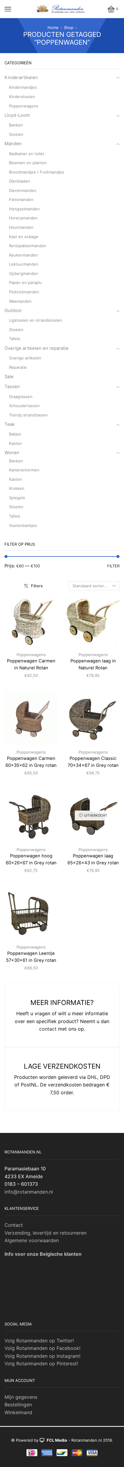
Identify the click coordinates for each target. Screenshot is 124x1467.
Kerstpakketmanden (27, 245)
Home (53, 27)
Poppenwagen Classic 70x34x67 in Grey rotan (93, 762)
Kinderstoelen (22, 96)
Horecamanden (23, 217)
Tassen (12, 386)
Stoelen (16, 134)
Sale (9, 376)
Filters (37, 585)
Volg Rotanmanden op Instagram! (42, 1356)
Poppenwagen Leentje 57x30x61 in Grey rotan (31, 957)
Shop (68, 27)
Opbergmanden (23, 273)
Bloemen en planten (28, 162)
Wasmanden (20, 301)
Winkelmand (18, 1412)
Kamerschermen (24, 469)
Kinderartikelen (21, 77)
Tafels (14, 338)
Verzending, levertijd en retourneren (45, 1233)
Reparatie (18, 367)
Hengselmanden (24, 208)
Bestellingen (18, 1405)
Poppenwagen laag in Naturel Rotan (93, 664)
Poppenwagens (31, 654)
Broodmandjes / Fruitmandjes (36, 172)
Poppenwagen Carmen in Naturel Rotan (31, 664)
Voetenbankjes (23, 525)
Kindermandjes (23, 87)
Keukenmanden (23, 255)
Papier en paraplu (25, 282)
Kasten (15, 443)
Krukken (16, 488)
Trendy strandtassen (28, 415)
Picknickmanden (24, 291)
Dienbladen (19, 181)
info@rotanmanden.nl (29, 1192)
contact (48, 1029)
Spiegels (17, 497)
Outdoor (13, 310)
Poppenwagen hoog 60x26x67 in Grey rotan (31, 859)
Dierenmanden (22, 190)
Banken (16, 125)
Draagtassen (21, 396)
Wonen (12, 452)
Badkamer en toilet (26, 153)
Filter (113, 565)
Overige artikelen (25, 358)
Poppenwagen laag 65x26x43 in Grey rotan (93, 859)
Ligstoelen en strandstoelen (35, 320)
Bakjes (15, 434)
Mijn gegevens (21, 1397)
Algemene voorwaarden (32, 1240)
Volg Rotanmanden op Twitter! (39, 1341)
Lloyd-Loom (17, 115)
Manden (13, 143)
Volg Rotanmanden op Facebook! (42, 1348)
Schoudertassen (24, 405)
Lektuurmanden (24, 264)
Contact (14, 1225)
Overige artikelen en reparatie (37, 348)
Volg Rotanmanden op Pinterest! (41, 1363)
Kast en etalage (23, 236)
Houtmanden (21, 227)
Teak (10, 424)
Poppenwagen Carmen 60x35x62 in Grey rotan (31, 762)
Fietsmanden (21, 199)
